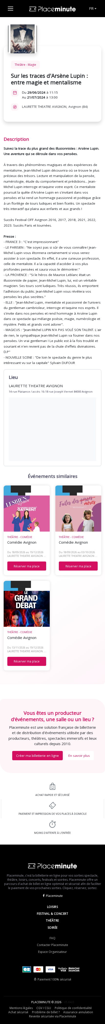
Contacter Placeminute (52, 945)
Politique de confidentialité (73, 1008)
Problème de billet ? (46, 1012)
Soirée (53, 927)
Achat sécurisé (18, 1012)
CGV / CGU (43, 1008)
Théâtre (52, 920)
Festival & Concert (52, 914)
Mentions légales (21, 1008)
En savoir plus (79, 755)
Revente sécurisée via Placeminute (52, 1016)
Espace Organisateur (52, 952)
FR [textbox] (91, 8)
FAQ (52, 938)
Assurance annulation (78, 1012)
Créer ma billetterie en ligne (37, 755)
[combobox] (92, 8)
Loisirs (52, 907)
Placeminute (54, 896)
